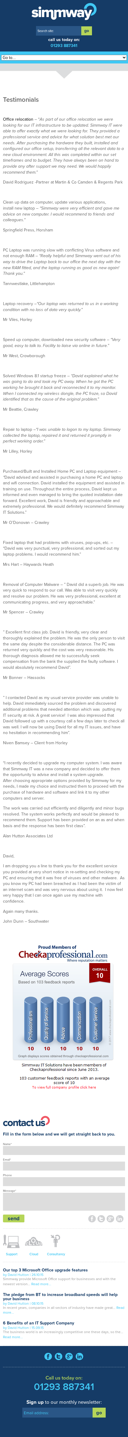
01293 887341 (64, 45)
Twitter (101, 1219)
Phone (7, 1175)
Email (7, 1160)
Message (9, 1191)
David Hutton (18, 1275)
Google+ (111, 1219)
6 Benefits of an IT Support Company (38, 1323)
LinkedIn (120, 1219)
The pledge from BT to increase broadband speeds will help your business (60, 1296)
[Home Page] (64, 11)
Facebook (92, 1219)
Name (7, 1144)
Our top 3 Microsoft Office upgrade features (45, 1270)
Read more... (41, 1284)
